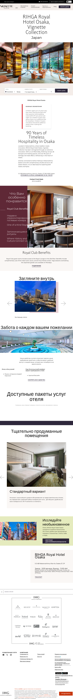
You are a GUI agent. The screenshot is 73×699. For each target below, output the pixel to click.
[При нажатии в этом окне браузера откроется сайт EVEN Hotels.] (27, 626)
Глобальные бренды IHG (26, 659)
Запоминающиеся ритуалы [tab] (17, 232)
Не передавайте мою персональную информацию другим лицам (62, 663)
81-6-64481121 (36, 181)
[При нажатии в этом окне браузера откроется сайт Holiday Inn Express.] (36, 626)
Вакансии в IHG (24, 656)
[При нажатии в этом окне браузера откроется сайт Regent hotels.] (27, 607)
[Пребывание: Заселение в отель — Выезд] (13, 92)
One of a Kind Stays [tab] (17, 225)
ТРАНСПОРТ (38, 577)
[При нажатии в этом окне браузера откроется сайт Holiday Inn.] (46, 626)
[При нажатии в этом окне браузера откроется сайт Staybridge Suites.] (36, 636)
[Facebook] (4, 654)
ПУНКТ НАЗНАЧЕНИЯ (35, 6)
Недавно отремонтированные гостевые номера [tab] (18, 218)
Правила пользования (61, 654)
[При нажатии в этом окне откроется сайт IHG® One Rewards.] (36, 643)
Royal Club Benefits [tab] (17, 208)
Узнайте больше (60, 679)
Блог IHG (39, 656)
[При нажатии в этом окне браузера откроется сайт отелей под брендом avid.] (18, 636)
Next (71, 482)
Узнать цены (61, 90)
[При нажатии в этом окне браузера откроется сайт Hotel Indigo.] (17, 617)
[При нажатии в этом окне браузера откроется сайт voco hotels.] (33, 617)
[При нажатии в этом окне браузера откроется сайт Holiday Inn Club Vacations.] (46, 636)
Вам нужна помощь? (25, 661)
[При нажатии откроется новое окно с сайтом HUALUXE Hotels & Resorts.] (48, 617)
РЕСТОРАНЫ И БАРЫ (24, 6)
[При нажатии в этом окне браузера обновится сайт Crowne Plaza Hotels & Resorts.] (18, 626)
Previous (2, 482)
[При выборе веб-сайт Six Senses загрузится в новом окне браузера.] (18, 607)
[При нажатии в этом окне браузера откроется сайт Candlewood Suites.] (55, 636)
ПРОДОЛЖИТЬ (66, 693)
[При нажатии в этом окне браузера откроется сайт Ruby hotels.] (40, 617)
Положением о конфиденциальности (26, 697)
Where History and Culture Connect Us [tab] (17, 239)
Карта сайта (58, 667)
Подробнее (36, 266)
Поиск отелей (40, 654)
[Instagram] (10, 654)
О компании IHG (24, 654)
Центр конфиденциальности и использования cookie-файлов (63, 660)
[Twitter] (7, 654)
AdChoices (57, 656)
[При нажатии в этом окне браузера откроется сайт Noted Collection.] (25, 617)
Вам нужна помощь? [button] (9, 1)
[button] (69, 2)
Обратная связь (59, 669)
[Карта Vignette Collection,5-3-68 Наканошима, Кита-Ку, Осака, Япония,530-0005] (15, 566)
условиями (46, 694)
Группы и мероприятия (46, 6)
